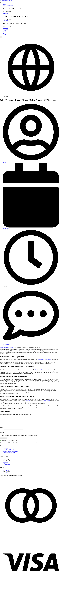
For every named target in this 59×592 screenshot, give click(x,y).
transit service (47, 400)
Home (4, 4)
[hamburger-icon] (0, 2)
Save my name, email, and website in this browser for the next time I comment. (19, 435)
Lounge (4, 30)
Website (2, 432)
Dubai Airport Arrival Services (44, 359)
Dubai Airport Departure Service (42, 369)
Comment (2, 425)
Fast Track (5, 29)
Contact (4, 34)
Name (2, 427)
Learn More (5, 13)
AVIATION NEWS (8, 347)
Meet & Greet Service (8, 5)
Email (2, 430)
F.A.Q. (4, 32)
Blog (4, 33)
